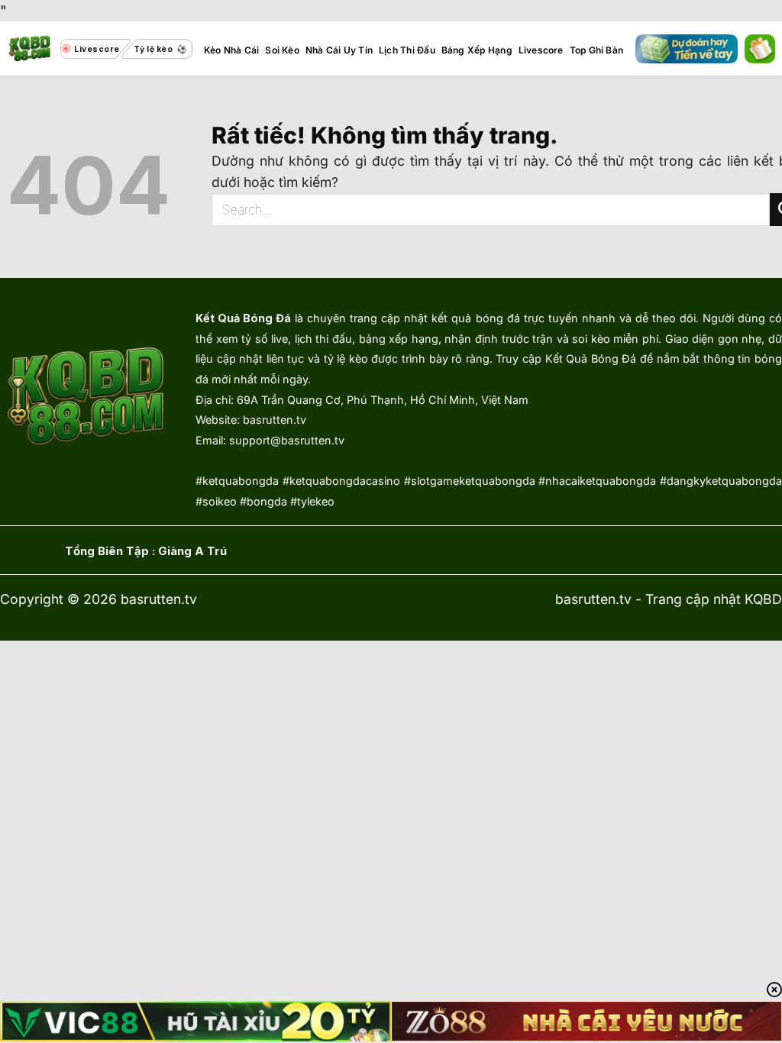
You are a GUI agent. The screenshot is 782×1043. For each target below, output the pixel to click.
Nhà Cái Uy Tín (339, 50)
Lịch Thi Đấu (407, 50)
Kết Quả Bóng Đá (243, 318)
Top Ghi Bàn (597, 50)
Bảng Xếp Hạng (476, 50)
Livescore (541, 50)
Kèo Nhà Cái (232, 50)
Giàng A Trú (192, 551)
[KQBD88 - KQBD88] (30, 48)
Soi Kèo (282, 50)
